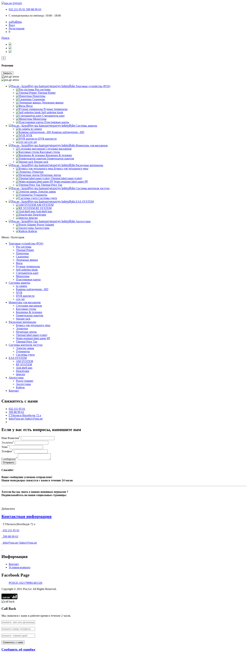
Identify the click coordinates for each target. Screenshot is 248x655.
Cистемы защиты (19, 282)
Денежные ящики (27, 259)
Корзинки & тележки (29, 312)
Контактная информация (26, 516)
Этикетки (22, 328)
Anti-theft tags (24, 367)
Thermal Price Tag (26, 341)
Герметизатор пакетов (29, 315)
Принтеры (22, 253)
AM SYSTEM (24, 361)
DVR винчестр (25, 295)
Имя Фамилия (10, 438)
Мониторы (22, 276)
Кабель (20, 387)
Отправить (9, 462)
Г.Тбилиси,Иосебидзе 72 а (25, 415)
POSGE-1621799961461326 (25, 582)
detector (20, 374)
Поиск (5, 37)
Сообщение (9, 458)
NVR (19, 292)
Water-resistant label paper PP (33, 338)
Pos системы (23, 246)
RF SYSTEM (24, 364)
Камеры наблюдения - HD (32, 289)
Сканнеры (22, 256)
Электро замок (25, 348)
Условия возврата (19, 567)
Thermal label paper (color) (31, 335)
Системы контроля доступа (25, 344)
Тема (5, 446)
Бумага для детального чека (33, 325)
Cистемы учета (25, 354)
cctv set (20, 299)
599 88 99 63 (33, 9)
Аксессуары (16, 377)
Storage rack (23, 318)
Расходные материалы (22, 322)
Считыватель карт (27, 272)
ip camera (21, 286)
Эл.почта (7, 442)
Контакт (14, 390)
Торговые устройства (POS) (26, 243)
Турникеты (23, 351)
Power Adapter (24, 380)
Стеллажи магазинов (29, 305)
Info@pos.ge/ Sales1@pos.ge (26, 418)
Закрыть (7, 73)
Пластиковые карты (28, 279)
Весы (19, 263)
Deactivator (22, 371)
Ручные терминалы (28, 266)
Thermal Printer (25, 250)
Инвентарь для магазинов (25, 302)
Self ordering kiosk (27, 269)
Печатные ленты (26, 331)
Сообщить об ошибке (18, 649)
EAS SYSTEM (18, 357)
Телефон (7, 451)
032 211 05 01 (17, 9)
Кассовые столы (26, 308)
